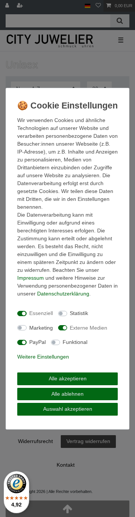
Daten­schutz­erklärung (63, 294)
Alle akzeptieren (68, 378)
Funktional (75, 342)
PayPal (37, 342)
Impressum (30, 278)
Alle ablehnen (67, 394)
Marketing (41, 328)
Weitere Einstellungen (43, 357)
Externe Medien (88, 328)
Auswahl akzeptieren (67, 409)
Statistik (79, 313)
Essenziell (41, 313)
